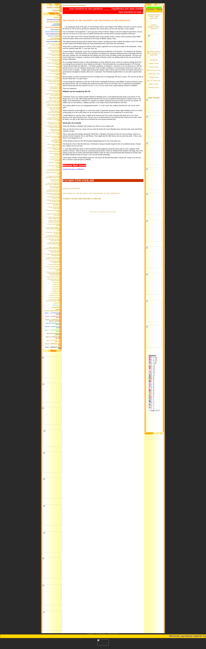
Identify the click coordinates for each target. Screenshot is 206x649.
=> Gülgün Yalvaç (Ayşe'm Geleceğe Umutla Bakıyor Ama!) (54, 119)
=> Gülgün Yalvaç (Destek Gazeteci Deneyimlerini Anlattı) (53, 248)
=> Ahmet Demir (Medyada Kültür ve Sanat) (54, 145)
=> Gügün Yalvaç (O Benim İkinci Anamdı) (53, 91)
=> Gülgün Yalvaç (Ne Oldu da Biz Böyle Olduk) (53, 255)
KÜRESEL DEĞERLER (71, 188)
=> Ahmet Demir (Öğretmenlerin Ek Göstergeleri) (56, 141)
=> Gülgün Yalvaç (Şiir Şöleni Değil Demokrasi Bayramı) (53, 105)
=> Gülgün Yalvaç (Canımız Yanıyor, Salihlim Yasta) (53, 218)
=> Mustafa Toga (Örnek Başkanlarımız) (54, 60)
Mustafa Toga (153, 77)
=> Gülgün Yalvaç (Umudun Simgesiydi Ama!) (53, 197)
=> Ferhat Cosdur (56, 282)
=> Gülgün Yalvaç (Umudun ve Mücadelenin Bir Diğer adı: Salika (53, 229)
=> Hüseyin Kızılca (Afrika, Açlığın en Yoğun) (54, 54)
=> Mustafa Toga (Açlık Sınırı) (53, 57)
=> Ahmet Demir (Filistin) (54, 151)
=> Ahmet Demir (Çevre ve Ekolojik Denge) (54, 148)
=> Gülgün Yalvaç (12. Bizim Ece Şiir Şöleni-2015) (53, 201)
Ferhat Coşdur (154, 67)
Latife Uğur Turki (154, 74)
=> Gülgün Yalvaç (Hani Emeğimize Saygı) (54, 130)
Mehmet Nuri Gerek (154, 70)
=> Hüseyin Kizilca (56, 286)
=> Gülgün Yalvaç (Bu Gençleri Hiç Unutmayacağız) (53, 194)
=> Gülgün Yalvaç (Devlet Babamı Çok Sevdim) (54, 98)
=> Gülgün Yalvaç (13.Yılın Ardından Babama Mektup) (54, 190)
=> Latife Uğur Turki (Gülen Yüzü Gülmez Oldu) (53, 240)
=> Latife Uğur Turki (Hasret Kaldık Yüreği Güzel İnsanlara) (53, 236)
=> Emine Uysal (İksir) (55, 157)
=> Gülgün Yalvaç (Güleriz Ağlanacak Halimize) (54, 108)
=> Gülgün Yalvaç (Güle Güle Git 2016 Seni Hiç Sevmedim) (53, 258)
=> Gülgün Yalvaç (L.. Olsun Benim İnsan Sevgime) (53, 123)
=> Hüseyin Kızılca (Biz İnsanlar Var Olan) (54, 51)
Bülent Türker (153, 84)
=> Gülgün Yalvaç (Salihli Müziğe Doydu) (54, 261)
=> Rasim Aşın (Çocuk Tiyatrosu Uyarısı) (55, 180)
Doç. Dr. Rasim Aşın (154, 80)
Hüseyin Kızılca (154, 87)
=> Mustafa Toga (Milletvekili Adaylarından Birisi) (53, 70)
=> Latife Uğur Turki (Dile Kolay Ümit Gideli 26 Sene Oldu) (54, 244)
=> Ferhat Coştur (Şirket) (54, 264)
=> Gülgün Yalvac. (56, 291)
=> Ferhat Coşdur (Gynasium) (53, 266)
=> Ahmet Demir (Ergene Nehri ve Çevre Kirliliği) (53, 137)
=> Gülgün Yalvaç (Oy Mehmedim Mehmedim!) (54, 111)
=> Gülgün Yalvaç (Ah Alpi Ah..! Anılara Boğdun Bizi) (53, 94)
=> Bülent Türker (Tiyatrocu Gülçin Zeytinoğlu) (53, 44)
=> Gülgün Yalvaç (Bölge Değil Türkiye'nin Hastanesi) (53, 126)
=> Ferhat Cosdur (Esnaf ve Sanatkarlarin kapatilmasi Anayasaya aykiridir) (53, 273)
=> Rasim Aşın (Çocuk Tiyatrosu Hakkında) (55, 187)
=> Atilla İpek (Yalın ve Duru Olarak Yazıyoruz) (53, 279)
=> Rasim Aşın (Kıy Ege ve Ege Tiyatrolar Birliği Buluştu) (53, 183)
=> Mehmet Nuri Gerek (55, 295)
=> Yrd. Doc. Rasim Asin (54, 297)
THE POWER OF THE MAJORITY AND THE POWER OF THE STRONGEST (91, 193)
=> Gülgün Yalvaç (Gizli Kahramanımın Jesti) (54, 87)
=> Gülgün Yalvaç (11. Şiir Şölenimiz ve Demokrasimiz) (53, 101)
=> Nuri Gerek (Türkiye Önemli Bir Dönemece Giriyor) (52, 81)
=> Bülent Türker (56, 284)
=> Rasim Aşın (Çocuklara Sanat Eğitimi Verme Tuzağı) (53, 177)
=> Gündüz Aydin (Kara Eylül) (53, 277)
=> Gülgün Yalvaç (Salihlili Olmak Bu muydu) (54, 251)
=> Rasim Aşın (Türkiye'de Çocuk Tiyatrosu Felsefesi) (53, 170)
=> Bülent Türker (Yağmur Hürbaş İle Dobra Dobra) (54, 48)
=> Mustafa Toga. (56, 289)
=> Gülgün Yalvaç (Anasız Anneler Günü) (54, 207)
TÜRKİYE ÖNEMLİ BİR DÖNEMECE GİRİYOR (82, 199)
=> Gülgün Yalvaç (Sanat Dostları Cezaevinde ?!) (54, 221)
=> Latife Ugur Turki (55, 293)
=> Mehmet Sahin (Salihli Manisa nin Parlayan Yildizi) (53, 300)
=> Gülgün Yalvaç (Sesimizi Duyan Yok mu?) (53, 115)
